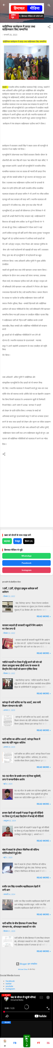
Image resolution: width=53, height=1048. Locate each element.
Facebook (26, 563)
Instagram (26, 570)
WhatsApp (26, 556)
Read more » (44, 616)
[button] (49, 27)
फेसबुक (17, 541)
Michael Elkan (23, 969)
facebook (10, 981)
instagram (10, 989)
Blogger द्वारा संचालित (28, 964)
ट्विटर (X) (29, 541)
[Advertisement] (26, 134)
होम (5, 1043)
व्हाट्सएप (7, 541)
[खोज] (49, 5)
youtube (9, 986)
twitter (9, 983)
